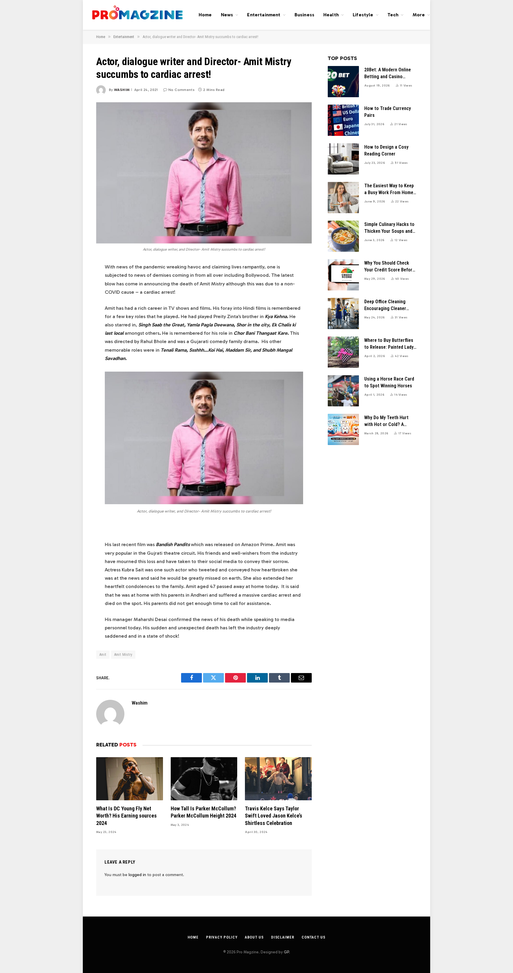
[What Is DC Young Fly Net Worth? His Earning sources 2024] (129, 778)
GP (286, 952)
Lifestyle (363, 15)
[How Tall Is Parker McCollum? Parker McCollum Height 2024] (204, 778)
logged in (137, 874)
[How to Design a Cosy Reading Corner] (343, 159)
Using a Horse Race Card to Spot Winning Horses (389, 382)
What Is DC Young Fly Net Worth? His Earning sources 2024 (126, 815)
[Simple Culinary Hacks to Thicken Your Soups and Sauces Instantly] (343, 236)
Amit (103, 654)
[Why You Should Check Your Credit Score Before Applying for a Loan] (343, 274)
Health (331, 15)
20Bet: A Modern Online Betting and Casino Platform (387, 73)
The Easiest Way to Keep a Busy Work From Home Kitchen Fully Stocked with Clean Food (389, 189)
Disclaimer (282, 937)
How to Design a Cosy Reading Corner (386, 150)
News (227, 15)
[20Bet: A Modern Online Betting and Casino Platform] (343, 81)
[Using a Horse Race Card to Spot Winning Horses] (343, 390)
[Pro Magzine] (138, 15)
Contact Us (313, 937)
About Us (254, 937)
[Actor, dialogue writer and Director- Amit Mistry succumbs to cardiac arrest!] (204, 172)
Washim (121, 90)
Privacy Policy (222, 937)
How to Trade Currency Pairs (387, 112)
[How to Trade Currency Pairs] (343, 120)
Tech (393, 15)
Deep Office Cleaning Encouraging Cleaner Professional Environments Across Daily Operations (385, 305)
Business (304, 15)
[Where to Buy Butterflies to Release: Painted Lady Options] (343, 352)
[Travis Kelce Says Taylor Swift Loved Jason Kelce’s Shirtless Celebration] (278, 778)
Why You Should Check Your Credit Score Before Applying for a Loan (389, 266)
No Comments (181, 90)
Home (205, 15)
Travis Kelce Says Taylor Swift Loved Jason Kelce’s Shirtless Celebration (273, 815)
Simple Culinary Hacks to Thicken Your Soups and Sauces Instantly (389, 228)
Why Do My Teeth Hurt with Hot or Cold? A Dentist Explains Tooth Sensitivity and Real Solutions (387, 421)
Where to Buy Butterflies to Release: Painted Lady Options (389, 344)
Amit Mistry (123, 654)
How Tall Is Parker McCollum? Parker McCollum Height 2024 (203, 812)
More (419, 15)
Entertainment (263, 15)
